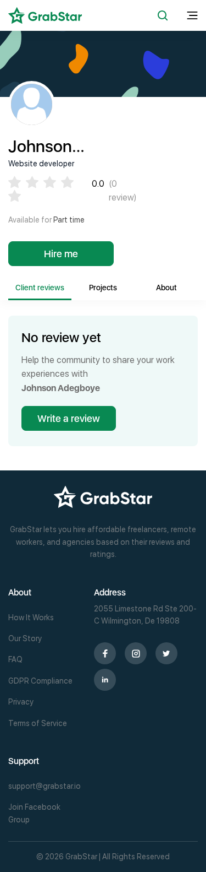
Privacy (21, 701)
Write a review (68, 418)
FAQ (15, 659)
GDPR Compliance (40, 680)
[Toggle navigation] (192, 16)
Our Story (25, 638)
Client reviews (39, 287)
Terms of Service (37, 723)
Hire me (61, 253)
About (166, 287)
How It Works (31, 617)
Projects (103, 287)
